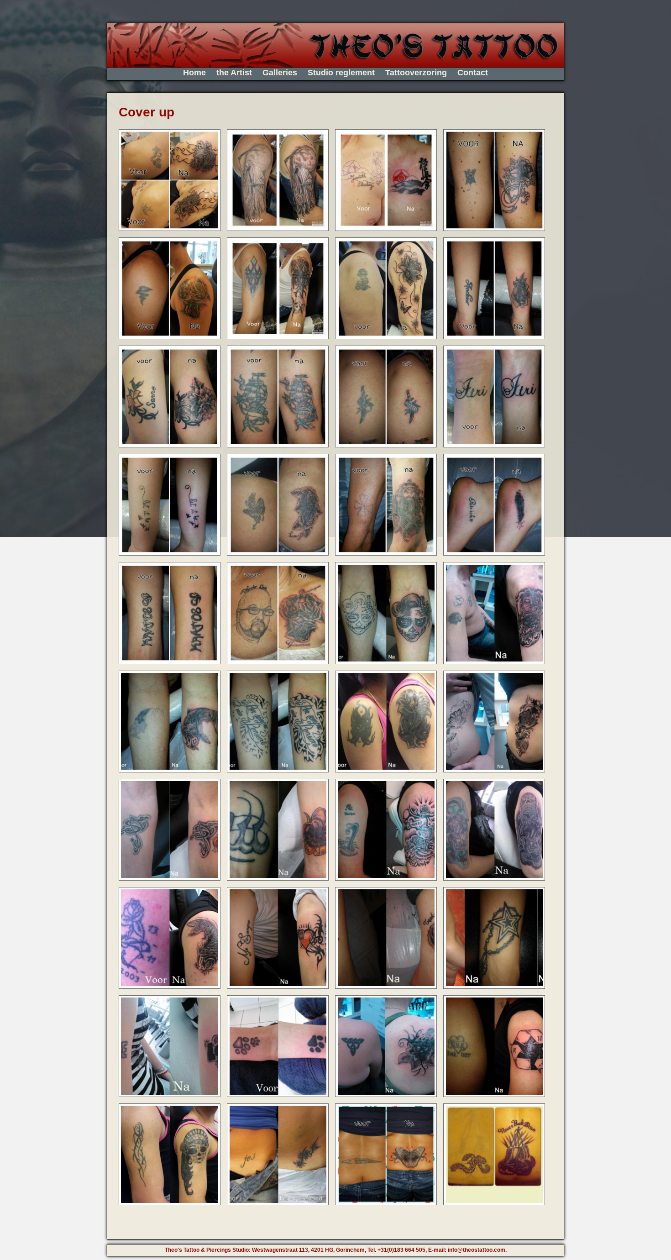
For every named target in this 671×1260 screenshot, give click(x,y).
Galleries (279, 72)
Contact (472, 72)
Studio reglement (341, 72)
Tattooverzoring (416, 72)
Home (194, 72)
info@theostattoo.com (476, 1250)
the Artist (234, 72)
